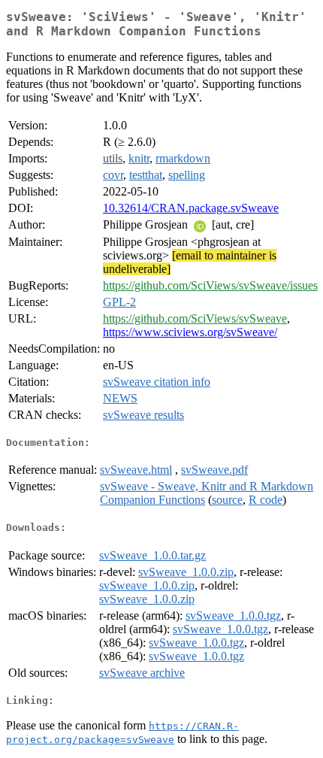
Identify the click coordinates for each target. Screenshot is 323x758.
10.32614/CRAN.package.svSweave (191, 208)
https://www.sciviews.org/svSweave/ (190, 332)
